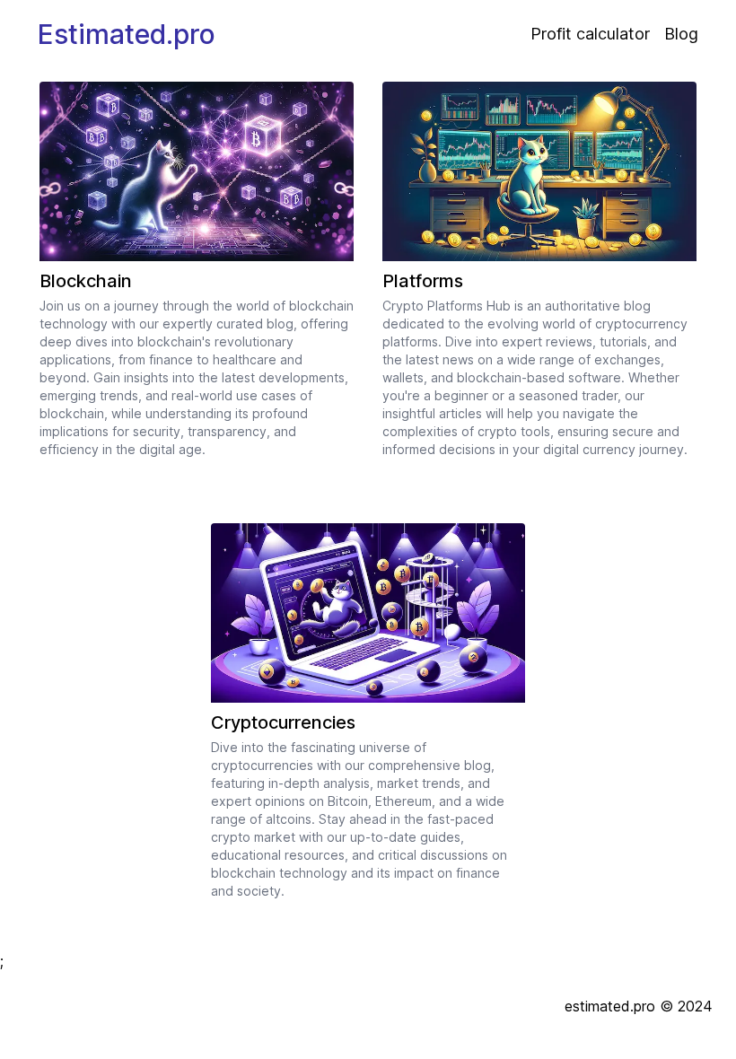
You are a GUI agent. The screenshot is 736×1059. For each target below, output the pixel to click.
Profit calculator (590, 33)
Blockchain (85, 281)
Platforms (422, 281)
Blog (681, 33)
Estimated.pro (126, 34)
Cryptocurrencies (283, 722)
